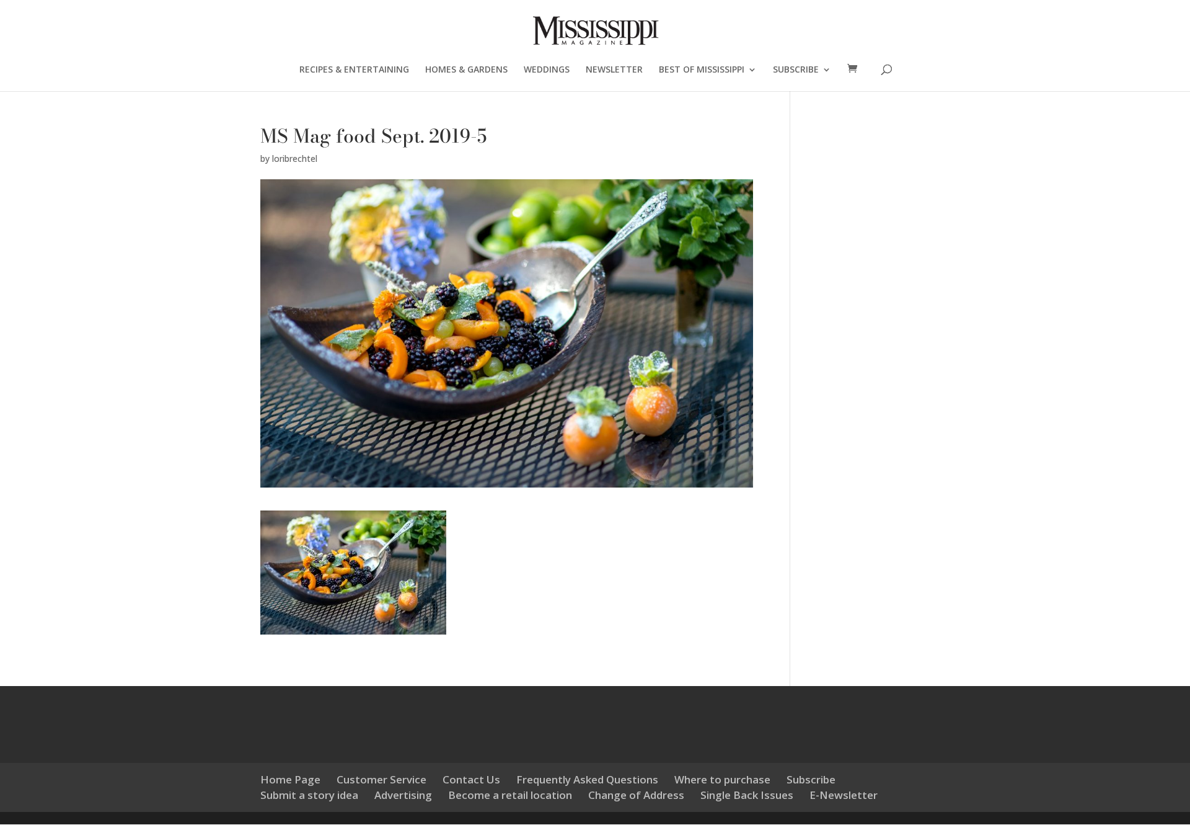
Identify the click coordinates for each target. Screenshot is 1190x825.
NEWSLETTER (614, 70)
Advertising (403, 795)
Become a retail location (510, 795)
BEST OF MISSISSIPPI (701, 70)
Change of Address (636, 795)
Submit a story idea (309, 795)
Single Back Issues (746, 795)
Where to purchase (722, 779)
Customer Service (381, 779)
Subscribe (811, 779)
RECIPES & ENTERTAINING (354, 70)
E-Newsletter (843, 795)
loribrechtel (294, 158)
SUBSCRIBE (796, 70)
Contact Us (471, 779)
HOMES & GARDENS (466, 70)
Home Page (290, 779)
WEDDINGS (547, 70)
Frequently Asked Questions (587, 779)
